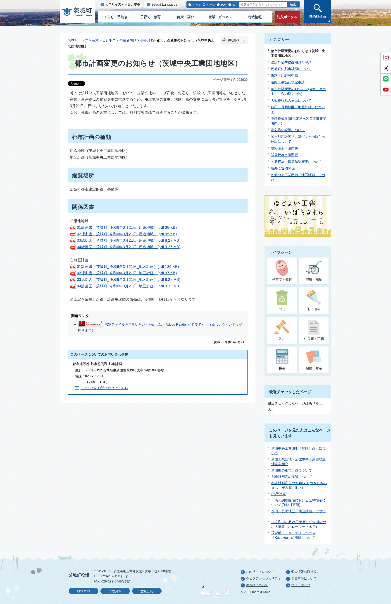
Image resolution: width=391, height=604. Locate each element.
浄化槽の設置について (288, 130)
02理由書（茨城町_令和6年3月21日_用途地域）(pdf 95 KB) (127, 234)
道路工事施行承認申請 (288, 82)
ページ (210, 4)
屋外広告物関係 (283, 168)
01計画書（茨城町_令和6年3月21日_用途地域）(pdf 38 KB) (127, 227)
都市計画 (147, 40)
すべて (196, 4)
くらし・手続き (116, 17)
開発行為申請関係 (284, 155)
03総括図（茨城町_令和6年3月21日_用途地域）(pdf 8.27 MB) (128, 240)
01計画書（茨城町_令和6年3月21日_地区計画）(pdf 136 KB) (128, 267)
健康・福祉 (185, 17)
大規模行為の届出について (291, 100)
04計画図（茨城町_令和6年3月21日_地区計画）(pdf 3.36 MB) (128, 286)
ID (233, 4)
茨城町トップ (78, 40)
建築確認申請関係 (284, 148)
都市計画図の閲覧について (291, 477)
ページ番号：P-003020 (230, 80)
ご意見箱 (115, 591)
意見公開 (147, 591)
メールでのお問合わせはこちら (104, 388)
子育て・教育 (150, 17)
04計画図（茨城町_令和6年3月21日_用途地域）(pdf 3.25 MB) (128, 247)
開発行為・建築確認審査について (296, 162)
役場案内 (83, 591)
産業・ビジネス (220, 17)
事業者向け (127, 40)
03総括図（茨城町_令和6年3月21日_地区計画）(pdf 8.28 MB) (128, 280)
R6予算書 (278, 494)
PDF (223, 4)
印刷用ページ (236, 40)
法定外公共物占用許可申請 (291, 62)
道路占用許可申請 (284, 75)
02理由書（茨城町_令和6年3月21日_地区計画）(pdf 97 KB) (127, 273)
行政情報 (255, 17)
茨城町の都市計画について (291, 69)
